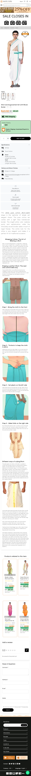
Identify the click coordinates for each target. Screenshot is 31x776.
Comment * (5, 667)
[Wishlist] (25, 1)
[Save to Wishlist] (7, 107)
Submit (8, 710)
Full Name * (5, 679)
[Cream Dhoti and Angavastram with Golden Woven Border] (25, 575)
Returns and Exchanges (12, 174)
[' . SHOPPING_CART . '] (27, 1)
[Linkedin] (17, 763)
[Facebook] (9, 763)
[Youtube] (19, 763)
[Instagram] (15, 763)
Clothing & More (6, 27)
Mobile (4, 698)
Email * (4, 688)
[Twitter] (11, 763)
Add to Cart (21, 138)
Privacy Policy (25, 706)
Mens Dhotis (12, 27)
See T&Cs (18, 191)
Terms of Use (17, 706)
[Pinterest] (13, 763)
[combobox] (15, 5)
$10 (6, 125)
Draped (17, 27)
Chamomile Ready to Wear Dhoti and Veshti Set (25, 620)
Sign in (21, 1)
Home (2, 27)
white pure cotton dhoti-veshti (17, 213)
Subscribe (24, 725)
